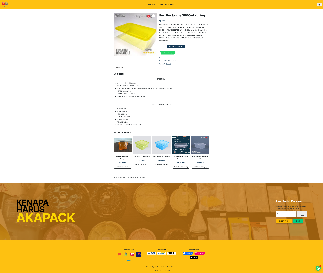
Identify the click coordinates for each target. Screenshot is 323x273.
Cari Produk (302, 214)
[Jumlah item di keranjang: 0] (319, 4)
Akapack (167, 270)
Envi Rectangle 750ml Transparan (181, 158)
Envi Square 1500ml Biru (161, 156)
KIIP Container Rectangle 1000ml (200, 158)
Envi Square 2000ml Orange (122, 158)
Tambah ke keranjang (176, 46)
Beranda (116, 177)
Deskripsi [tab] (119, 67)
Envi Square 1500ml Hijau (142, 156)
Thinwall (168, 64)
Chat (298, 221)
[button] (153, 15)
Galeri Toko (284, 221)
